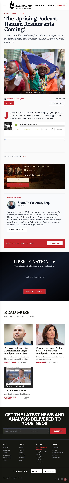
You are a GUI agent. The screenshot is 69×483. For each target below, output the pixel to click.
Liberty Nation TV (41, 452)
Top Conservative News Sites (41, 448)
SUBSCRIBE (61, 5)
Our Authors (6, 450)
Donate (54, 450)
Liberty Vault (39, 457)
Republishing (7, 455)
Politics (21, 447)
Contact (5, 452)
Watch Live (39, 454)
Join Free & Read (18, 185)
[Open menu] (4, 5)
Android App (56, 457)
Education (22, 457)
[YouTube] (62, 479)
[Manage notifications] (65, 479)
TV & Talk (22, 455)
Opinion (21, 450)
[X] (55, 479)
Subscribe (58, 431)
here (24, 156)
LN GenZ (38, 459)
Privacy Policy (7, 457)
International (39, 462)
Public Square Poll (57, 452)
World (21, 452)
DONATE (51, 5)
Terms (5, 460)
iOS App (54, 455)
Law (20, 460)
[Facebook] (59, 479)
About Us (5, 447)
